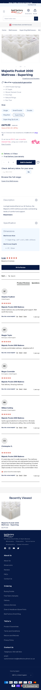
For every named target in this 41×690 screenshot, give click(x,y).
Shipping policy (10, 544)
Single (5, 110)
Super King (18, 115)
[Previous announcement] (3, 3)
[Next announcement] (37, 3)
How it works (6, 144)
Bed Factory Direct (9, 539)
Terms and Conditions (12, 631)
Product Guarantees (11, 626)
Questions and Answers (31, 78)
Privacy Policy (9, 640)
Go (29, 172)
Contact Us (32, 5)
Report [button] (20, 316)
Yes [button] (17, 316)
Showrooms (8, 565)
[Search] (36, 19)
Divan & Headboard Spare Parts (15, 609)
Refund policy (10, 541)
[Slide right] (25, 66)
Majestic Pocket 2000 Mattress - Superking (10, 524)
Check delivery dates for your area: (17, 168)
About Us (7, 561)
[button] (4, 11)
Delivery (7, 600)
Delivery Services (10, 605)
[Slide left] (16, 66)
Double (29, 110)
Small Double (17, 110)
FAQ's (6, 574)
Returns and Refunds (11, 635)
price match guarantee (22, 82)
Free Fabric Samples (11, 596)
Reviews (7, 570)
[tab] (23, 283)
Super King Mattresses (28, 30)
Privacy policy (20, 541)
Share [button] (25, 316)
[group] (20, 258)
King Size (6, 115)
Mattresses (13, 30)
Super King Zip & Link (10, 119)
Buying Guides (9, 591)
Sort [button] (3, 276)
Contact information (23, 544)
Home (4, 30)
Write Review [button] (20, 267)
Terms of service (30, 541)
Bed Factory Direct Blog (12, 614)
